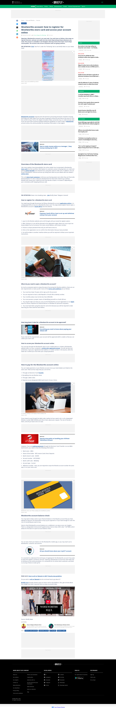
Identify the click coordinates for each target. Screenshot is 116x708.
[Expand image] (73, 52)
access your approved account (51, 348)
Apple (72, 302)
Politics (46, 6)
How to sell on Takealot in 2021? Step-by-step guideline (45, 576)
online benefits (30, 170)
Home (33, 6)
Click (32, 46)
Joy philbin (53, 630)
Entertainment (58, 6)
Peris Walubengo (43, 35)
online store (25, 174)
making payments (37, 446)
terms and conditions (54, 289)
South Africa (40, 6)
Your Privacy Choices (59, 707)
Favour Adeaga (37, 35)
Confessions (81, 50)
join (48, 195)
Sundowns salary (43, 630)
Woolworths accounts (27, 116)
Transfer (41, 373)
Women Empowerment (74, 6)
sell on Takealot (35, 579)
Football (80, 59)
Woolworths (70, 121)
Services (38, 20)
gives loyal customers (33, 177)
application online (65, 203)
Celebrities (81, 86)
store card (24, 169)
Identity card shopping (31, 630)
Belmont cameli (61, 630)
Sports (83, 6)
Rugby (80, 114)
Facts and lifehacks (30, 20)
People (65, 6)
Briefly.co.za (25, 582)
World (51, 6)
